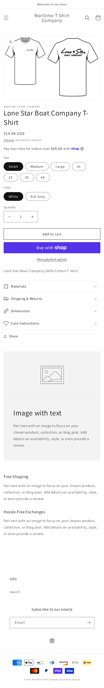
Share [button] (13, 336)
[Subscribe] (88, 622)
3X (27, 177)
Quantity (10, 207)
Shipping (9, 140)
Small (13, 166)
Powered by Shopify (69, 679)
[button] (6, 18)
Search (15, 592)
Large (60, 166)
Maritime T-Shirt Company (45, 679)
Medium (37, 166)
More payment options (52, 259)
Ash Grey (37, 196)
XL (79, 166)
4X (43, 177)
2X (11, 177)
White (13, 196)
